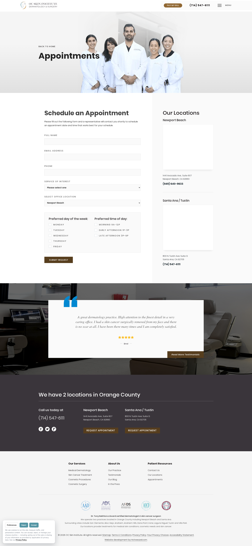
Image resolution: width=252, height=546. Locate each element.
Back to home (47, 46)
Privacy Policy (139, 535)
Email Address (54, 150)
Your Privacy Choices (158, 535)
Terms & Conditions (122, 535)
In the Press (114, 484)
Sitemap (106, 535)
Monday (58, 224)
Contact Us (154, 470)
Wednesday (61, 235)
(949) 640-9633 (173, 184)
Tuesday (59, 230)
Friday (57, 246)
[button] (225, 5)
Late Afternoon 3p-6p (113, 235)
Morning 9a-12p (109, 224)
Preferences (12, 525)
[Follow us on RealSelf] (54, 430)
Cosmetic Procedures (79, 479)
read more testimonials (186, 354)
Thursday (59, 241)
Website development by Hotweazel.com (126, 539)
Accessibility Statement (182, 535)
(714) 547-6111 (200, 5)
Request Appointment (100, 430)
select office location (60, 196)
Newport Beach (95, 410)
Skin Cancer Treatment (80, 474)
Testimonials (114, 474)
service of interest (57, 181)
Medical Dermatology (79, 470)
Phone (48, 166)
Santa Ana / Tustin (139, 410)
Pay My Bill (173, 5)
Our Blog (112, 479)
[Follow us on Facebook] (41, 430)
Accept (34, 525)
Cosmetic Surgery (77, 484)
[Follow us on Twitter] (47, 430)
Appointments (155, 479)
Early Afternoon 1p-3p (114, 230)
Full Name (50, 135)
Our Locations (155, 474)
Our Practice (114, 470)
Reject (23, 525)
